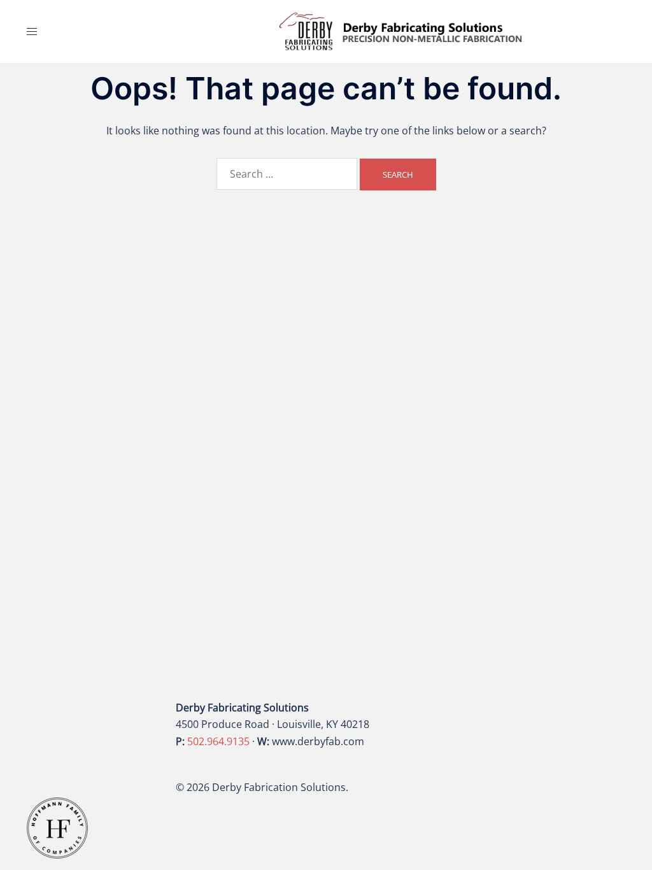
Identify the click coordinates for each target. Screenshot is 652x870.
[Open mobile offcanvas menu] (32, 31)
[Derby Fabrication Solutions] (401, 31)
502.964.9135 (218, 741)
